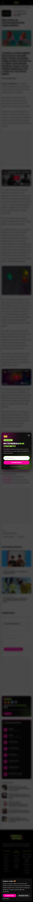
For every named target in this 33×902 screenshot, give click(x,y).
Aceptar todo (9, 895)
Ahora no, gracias (16, 466)
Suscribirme (16, 462)
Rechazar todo (23, 895)
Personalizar (6, 898)
